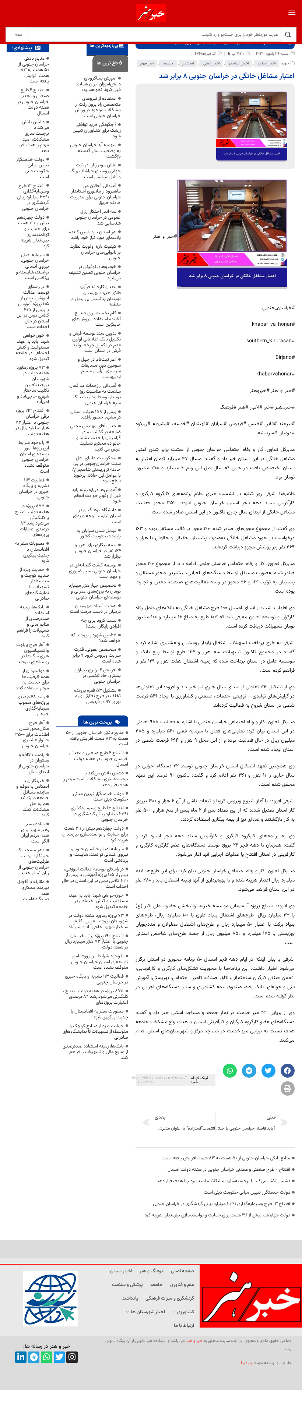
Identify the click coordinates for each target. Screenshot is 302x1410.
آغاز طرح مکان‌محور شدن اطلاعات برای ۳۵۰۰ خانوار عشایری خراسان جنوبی (32, 734)
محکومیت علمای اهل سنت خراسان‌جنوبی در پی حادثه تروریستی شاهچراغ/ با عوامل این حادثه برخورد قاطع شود (96, 470)
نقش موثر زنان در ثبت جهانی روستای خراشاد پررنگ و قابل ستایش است (95, 171)
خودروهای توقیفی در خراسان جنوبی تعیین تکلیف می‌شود (95, 272)
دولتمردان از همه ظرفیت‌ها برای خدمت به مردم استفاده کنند (32, 679)
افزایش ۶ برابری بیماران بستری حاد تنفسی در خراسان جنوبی (97, 676)
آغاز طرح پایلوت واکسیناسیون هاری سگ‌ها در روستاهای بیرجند (32, 653)
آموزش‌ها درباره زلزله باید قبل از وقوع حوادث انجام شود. (96, 495)
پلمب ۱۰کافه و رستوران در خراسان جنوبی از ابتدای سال (33, 763)
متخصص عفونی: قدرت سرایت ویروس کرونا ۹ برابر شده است (97, 655)
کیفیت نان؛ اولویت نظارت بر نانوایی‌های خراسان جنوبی (95, 252)
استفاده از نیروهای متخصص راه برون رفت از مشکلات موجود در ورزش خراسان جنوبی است (98, 107)
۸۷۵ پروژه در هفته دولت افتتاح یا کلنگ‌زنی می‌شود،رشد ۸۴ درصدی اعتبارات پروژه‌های (95, 996)
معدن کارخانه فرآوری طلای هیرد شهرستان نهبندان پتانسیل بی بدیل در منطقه (95, 295)
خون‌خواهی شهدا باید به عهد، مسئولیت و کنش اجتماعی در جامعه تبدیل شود (98, 901)
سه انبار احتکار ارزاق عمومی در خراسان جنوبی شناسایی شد (98, 217)
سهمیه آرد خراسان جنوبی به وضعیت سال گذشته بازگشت (95, 150)
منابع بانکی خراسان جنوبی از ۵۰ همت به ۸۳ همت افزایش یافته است (226, 1158)
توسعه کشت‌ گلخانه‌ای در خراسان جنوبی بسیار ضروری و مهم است (95, 571)
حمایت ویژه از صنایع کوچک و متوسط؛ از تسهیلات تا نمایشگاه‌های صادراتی (95, 1031)
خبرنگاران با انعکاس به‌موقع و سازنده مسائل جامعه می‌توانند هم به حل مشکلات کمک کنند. (32, 798)
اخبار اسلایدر (239, 63)
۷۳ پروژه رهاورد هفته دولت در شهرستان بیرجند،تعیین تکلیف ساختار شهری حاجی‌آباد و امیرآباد (98, 921)
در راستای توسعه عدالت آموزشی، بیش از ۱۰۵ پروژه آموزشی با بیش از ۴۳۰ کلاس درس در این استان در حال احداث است (95, 878)
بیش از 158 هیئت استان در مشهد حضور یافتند (95, 414)
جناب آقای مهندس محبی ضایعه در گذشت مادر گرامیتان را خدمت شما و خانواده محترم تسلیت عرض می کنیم (95, 438)
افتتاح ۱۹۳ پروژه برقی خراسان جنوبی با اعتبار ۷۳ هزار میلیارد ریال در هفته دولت (96, 941)
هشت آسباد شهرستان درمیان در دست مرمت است (95, 609)
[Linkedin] (21, 1357)
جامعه (168, 63)
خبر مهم (147, 63)
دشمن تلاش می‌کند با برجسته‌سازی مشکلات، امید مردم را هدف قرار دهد (223, 1181)
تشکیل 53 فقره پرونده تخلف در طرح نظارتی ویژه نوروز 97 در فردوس (97, 696)
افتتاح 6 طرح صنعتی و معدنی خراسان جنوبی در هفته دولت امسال (229, 1169)
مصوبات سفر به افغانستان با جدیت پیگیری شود (99, 1014)
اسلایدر (188, 63)
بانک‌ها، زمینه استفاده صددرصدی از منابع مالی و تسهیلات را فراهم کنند (95, 1052)
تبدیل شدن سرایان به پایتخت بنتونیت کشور (99, 533)
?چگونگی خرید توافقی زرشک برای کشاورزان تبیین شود (97, 130)
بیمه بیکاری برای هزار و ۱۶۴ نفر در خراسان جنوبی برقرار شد (98, 550)
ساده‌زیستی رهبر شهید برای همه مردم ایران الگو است (35, 832)
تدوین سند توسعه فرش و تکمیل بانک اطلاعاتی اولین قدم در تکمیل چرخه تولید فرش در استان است (95, 342)
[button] (288, 1071)
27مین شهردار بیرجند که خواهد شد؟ (96, 638)
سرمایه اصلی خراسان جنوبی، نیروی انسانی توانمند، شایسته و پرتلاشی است (99, 854)
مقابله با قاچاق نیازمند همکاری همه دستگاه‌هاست (33, 890)
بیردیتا (246, 1363)
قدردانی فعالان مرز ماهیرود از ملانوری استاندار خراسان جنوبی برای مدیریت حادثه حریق (95, 194)
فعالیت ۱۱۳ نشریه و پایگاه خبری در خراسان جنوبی (96, 979)
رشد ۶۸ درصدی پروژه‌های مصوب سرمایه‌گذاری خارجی (33, 705)
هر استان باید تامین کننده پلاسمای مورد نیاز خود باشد (95, 235)
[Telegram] (33, 1357)
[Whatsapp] (46, 1357)
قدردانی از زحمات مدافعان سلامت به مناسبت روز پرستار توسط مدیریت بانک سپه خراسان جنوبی (95, 394)
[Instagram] (72, 1357)
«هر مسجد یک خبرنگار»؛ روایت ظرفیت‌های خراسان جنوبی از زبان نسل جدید (33, 862)
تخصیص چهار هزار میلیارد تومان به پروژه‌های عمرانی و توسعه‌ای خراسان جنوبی (95, 591)
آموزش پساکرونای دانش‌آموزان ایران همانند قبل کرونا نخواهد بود (98, 84)
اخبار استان (266, 63)
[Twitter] (59, 1357)
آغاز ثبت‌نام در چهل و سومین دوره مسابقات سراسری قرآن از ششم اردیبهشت (99, 368)
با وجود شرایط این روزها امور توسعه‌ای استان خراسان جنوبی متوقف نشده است (99, 962)
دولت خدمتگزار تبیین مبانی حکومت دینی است (247, 1192)
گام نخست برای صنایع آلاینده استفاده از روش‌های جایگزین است (96, 319)
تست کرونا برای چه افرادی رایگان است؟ (101, 623)
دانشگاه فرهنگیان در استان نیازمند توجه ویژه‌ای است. (97, 515)
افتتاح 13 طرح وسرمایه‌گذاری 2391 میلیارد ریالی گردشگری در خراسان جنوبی (221, 1204)
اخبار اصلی (211, 63)
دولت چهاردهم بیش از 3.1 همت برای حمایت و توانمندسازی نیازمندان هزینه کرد (217, 1215)
